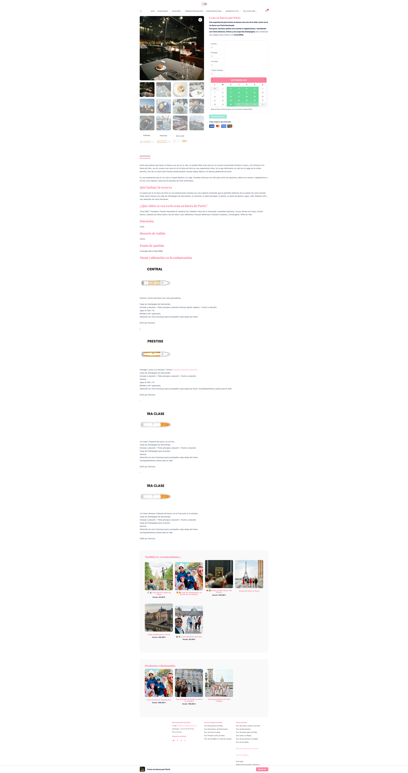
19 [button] (255, 97)
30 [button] (231, 105)
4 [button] (247, 89)
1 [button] (238, 105)
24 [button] (239, 101)
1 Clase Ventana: (217, 70)
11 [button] (247, 93)
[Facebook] (177, 740)
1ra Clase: (214, 61)
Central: (214, 44)
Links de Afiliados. (242, 755)
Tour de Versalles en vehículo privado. (218, 739)
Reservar (262, 769)
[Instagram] (181, 740)
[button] (169, 11)
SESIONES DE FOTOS (232, 11)
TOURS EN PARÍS (162, 11)
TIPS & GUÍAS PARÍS (249, 11)
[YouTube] (173, 740)
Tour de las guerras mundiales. (247, 739)
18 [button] (247, 97)
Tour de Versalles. (242, 742)
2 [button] (231, 89)
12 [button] (255, 93)
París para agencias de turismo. (247, 749)
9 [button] (231, 93)
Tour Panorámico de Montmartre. (216, 729)
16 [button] (231, 97)
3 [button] (239, 89)
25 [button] (247, 101)
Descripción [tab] (145, 158)
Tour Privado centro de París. (214, 736)
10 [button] (239, 93)
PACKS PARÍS (176, 11)
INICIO (153, 11)
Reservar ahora (218, 116)
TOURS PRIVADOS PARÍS (213, 11)
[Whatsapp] (185, 740)
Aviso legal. (240, 761)
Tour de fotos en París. (212, 732)
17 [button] (239, 97)
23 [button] (231, 101)
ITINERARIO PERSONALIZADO (194, 11)
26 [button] (255, 101)
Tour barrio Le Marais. (244, 736)
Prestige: (214, 53)
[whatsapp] (141, 11)
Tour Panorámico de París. (213, 726)
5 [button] (255, 89)
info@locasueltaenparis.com (187, 726)
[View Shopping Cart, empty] (266, 11)
